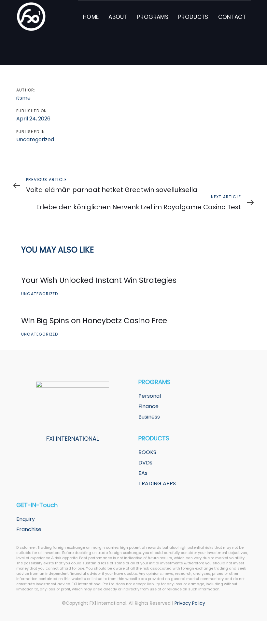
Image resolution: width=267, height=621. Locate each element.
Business (149, 417)
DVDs (145, 462)
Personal (149, 396)
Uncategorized (35, 139)
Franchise (28, 529)
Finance (148, 406)
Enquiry (25, 519)
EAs (143, 473)
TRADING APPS (157, 483)
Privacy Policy (190, 603)
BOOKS (147, 452)
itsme (23, 98)
